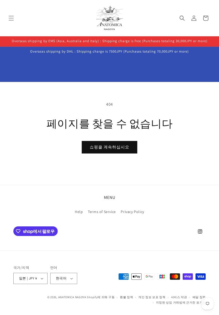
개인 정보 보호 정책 (152, 297)
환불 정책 (126, 297)
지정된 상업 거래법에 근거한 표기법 (181, 302)
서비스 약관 (179, 297)
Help (79, 211)
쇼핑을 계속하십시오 (109, 146)
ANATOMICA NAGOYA (72, 297)
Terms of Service (102, 211)
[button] (11, 18)
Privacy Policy (132, 211)
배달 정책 (199, 297)
